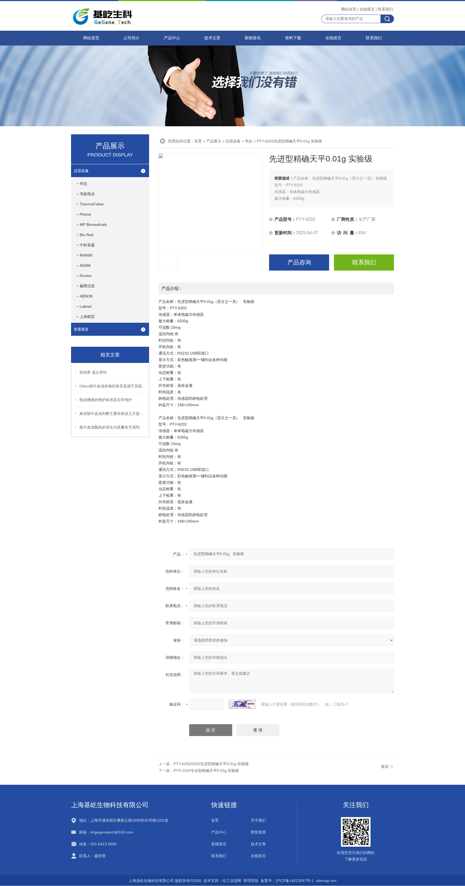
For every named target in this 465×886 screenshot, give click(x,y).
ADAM (85, 265)
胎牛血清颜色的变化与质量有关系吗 (109, 427)
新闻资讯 (253, 38)
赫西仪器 (87, 286)
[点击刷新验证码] (242, 704)
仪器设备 (81, 171)
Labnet (85, 306)
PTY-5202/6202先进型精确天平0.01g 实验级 (211, 764)
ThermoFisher (92, 204)
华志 (83, 183)
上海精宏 (87, 316)
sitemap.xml (326, 880)
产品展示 (213, 141)
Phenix (85, 214)
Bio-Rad (86, 235)
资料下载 (293, 38)
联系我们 (385, 9)
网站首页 (348, 9)
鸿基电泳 (87, 194)
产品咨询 (299, 262)
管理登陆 (250, 880)
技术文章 (212, 38)
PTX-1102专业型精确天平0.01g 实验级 (206, 770)
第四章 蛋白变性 (93, 372)
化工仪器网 (231, 880)
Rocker (86, 276)
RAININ (86, 255)
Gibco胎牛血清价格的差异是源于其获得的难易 (113, 386)
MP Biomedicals (93, 224)
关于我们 (258, 820)
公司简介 (132, 38)
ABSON (86, 296)
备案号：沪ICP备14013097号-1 (287, 880)
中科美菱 (87, 245)
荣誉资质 (258, 832)
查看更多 (81, 329)
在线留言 (367, 9)
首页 (198, 141)
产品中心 (172, 38)
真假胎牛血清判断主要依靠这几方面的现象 (113, 413)
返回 (385, 766)
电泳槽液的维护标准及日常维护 (105, 400)
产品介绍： (172, 288)
